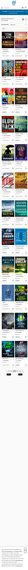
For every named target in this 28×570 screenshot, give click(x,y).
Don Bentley (19, 304)
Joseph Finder (6, 248)
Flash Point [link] (5, 358)
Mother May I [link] (5, 274)
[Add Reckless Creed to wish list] (26, 140)
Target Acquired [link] (19, 302)
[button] (23, 20)
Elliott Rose (19, 163)
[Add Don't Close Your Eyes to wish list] (26, 337)
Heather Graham (20, 219)
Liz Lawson (19, 360)
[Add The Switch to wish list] (13, 253)
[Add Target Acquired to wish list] (26, 309)
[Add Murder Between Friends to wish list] (26, 365)
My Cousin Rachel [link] (6, 162)
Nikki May (6, 107)
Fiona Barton (6, 219)
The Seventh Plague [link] (20, 190)
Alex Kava (19, 135)
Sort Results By (4, 24)
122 (11, 371)
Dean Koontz (6, 332)
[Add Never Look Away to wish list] (26, 84)
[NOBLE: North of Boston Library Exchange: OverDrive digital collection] (14, 3)
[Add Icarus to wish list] (13, 309)
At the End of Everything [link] (20, 246)
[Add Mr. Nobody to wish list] (26, 56)
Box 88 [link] (4, 77)
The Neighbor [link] (5, 330)
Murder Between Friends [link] (20, 358)
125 (20, 371)
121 (9, 371)
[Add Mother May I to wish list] (13, 281)
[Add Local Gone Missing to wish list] (13, 225)
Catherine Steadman (21, 51)
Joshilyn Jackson (7, 276)
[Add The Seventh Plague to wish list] (26, 197)
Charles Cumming (7, 79)
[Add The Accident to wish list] (26, 281)
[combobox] (11, 8)
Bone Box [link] (18, 105)
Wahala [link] (4, 105)
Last (20, 374)
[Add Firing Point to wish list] (13, 56)
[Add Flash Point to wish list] (13, 365)
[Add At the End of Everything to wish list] (26, 253)
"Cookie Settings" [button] (18, 560)
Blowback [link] (4, 133)
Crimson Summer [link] (20, 218)
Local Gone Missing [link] (7, 218)
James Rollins (19, 191)
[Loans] (22, 8)
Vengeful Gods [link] (19, 162)
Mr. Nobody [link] (18, 49)
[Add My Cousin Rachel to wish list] (13, 168)
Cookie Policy (18, 566)
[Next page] (22, 371)
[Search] (2, 8)
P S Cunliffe (19, 332)
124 (17, 371)
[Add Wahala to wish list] (13, 112)
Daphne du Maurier (7, 163)
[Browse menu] (25, 8)
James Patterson (7, 135)
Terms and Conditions (7, 551)
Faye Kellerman (20, 107)
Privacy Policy (18, 551)
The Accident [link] (19, 274)
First (9, 374)
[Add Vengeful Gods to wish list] (26, 168)
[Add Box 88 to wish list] (13, 84)
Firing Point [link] (5, 49)
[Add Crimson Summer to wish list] (26, 225)
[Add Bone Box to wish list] (26, 112)
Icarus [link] (3, 302)
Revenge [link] (4, 190)
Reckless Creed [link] (19, 133)
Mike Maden (6, 51)
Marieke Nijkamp (20, 248)
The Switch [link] (5, 246)
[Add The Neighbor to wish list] (13, 337)
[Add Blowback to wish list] (13, 140)
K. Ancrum (6, 304)
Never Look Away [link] (20, 77)
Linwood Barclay (20, 79)
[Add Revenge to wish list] (13, 197)
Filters (3, 28)
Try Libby (4, 11)
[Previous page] (6, 371)
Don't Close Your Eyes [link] (20, 330)
